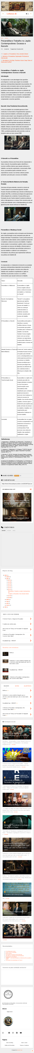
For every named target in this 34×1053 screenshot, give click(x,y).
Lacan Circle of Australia (11, 952)
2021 (5, 607)
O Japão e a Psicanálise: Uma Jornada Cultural (15, 54)
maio (7, 601)
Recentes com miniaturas (10, 647)
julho (7, 578)
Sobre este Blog (9, 1042)
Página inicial (9, 1011)
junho (7, 599)
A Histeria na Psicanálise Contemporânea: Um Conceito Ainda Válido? (16, 735)
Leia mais (13, 744)
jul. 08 (9, 597)
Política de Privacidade (9, 1045)
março (7, 605)
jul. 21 (9, 587)
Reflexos (11, 652)
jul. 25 (9, 584)
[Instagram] (13, 1033)
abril (7, 603)
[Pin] (17, 1033)
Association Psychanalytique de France (14, 960)
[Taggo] (3, 1033)
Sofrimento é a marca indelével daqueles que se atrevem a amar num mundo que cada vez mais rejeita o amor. (20, 662)
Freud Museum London (11, 951)
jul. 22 (9, 585)
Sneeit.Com (19, 1050)
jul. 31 (9, 580)
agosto (8, 576)
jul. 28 (9, 582)
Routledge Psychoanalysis (11, 956)
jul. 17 (9, 589)
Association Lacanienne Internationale (14, 954)
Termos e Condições (24, 1045)
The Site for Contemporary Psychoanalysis (15, 955)
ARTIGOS (6, 38)
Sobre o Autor (24, 1042)
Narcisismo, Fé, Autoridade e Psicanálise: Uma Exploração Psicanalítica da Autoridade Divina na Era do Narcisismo (16, 502)
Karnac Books (9, 953)
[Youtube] (21, 1033)
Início (2, 38)
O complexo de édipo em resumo (15, 805)
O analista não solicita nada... (14, 894)
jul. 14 (9, 595)
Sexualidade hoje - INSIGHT (16, 669)
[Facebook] (9, 1033)
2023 (5, 575)
